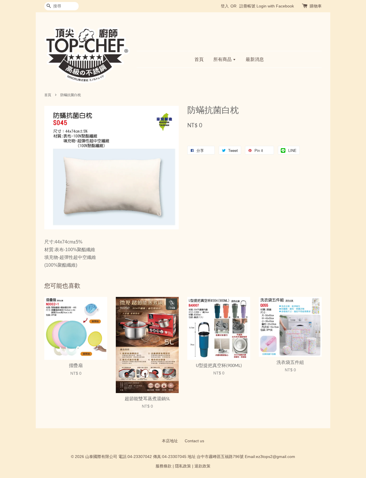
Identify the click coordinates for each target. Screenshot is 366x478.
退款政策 (202, 466)
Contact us (194, 441)
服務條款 (164, 466)
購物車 (316, 6)
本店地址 (170, 441)
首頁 (199, 59)
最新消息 (255, 59)
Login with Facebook (275, 6)
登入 (225, 6)
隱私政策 (183, 466)
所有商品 (223, 59)
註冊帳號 (247, 6)
